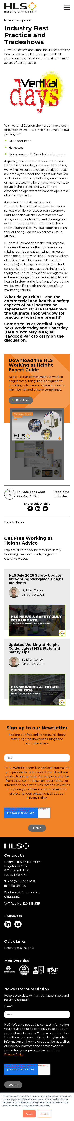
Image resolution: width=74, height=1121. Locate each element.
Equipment (24, 20)
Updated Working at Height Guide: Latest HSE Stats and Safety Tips (34, 648)
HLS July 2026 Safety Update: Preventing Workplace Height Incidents (36, 579)
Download (22, 400)
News (8, 20)
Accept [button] (29, 1113)
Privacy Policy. (37, 797)
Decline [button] (44, 1113)
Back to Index (14, 522)
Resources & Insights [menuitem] (19, 948)
